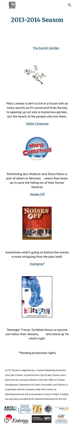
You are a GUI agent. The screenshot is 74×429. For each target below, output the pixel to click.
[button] (4, 5)
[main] (37, 20)
